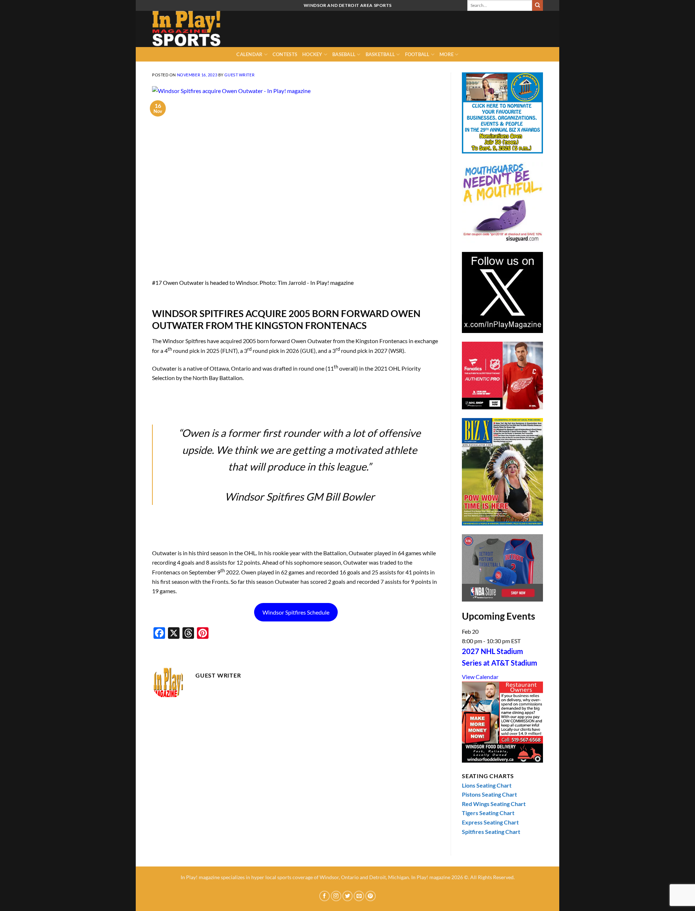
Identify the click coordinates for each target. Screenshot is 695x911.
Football (417, 54)
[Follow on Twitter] (347, 896)
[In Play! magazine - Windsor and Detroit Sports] (188, 29)
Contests (285, 54)
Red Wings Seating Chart (494, 803)
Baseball (343, 54)
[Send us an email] (359, 896)
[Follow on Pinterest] (370, 896)
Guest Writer (239, 74)
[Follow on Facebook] (324, 896)
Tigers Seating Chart (488, 812)
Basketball (380, 54)
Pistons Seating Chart (489, 794)
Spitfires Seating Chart (491, 831)
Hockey (312, 54)
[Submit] (537, 5)
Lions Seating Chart (486, 785)
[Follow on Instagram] (336, 896)
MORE (446, 54)
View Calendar (480, 676)
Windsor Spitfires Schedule (295, 612)
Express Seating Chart (490, 822)
